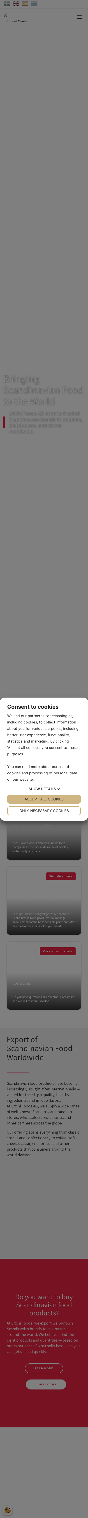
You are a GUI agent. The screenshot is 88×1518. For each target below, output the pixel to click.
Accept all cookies (44, 799)
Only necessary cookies (44, 810)
